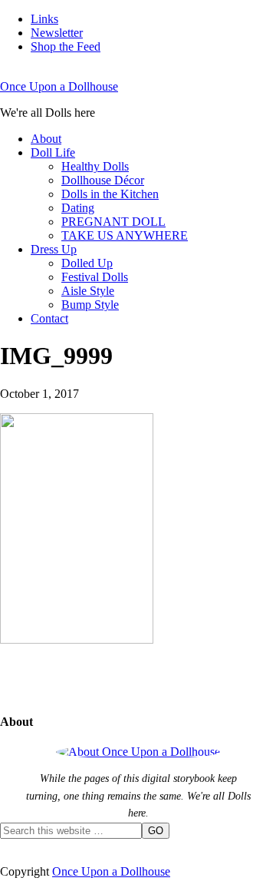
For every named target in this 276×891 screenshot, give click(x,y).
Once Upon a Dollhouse (59, 86)
